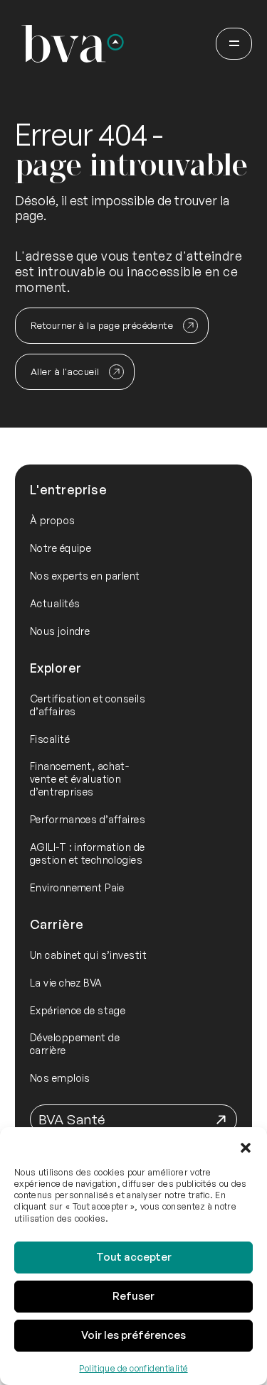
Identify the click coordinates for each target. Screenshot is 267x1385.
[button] (246, 1145)
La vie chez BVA (66, 983)
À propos (52, 520)
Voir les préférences (133, 1335)
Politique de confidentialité (133, 1368)
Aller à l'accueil (65, 371)
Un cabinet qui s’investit (88, 955)
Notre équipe (60, 548)
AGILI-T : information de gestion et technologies (87, 853)
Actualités (55, 603)
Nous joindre (60, 631)
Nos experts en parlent (85, 576)
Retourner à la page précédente (102, 325)
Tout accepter (134, 1257)
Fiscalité (50, 739)
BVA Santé (71, 1119)
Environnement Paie (77, 887)
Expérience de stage (77, 1010)
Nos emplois (60, 1078)
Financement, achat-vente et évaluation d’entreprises (79, 779)
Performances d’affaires (87, 819)
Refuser (133, 1296)
